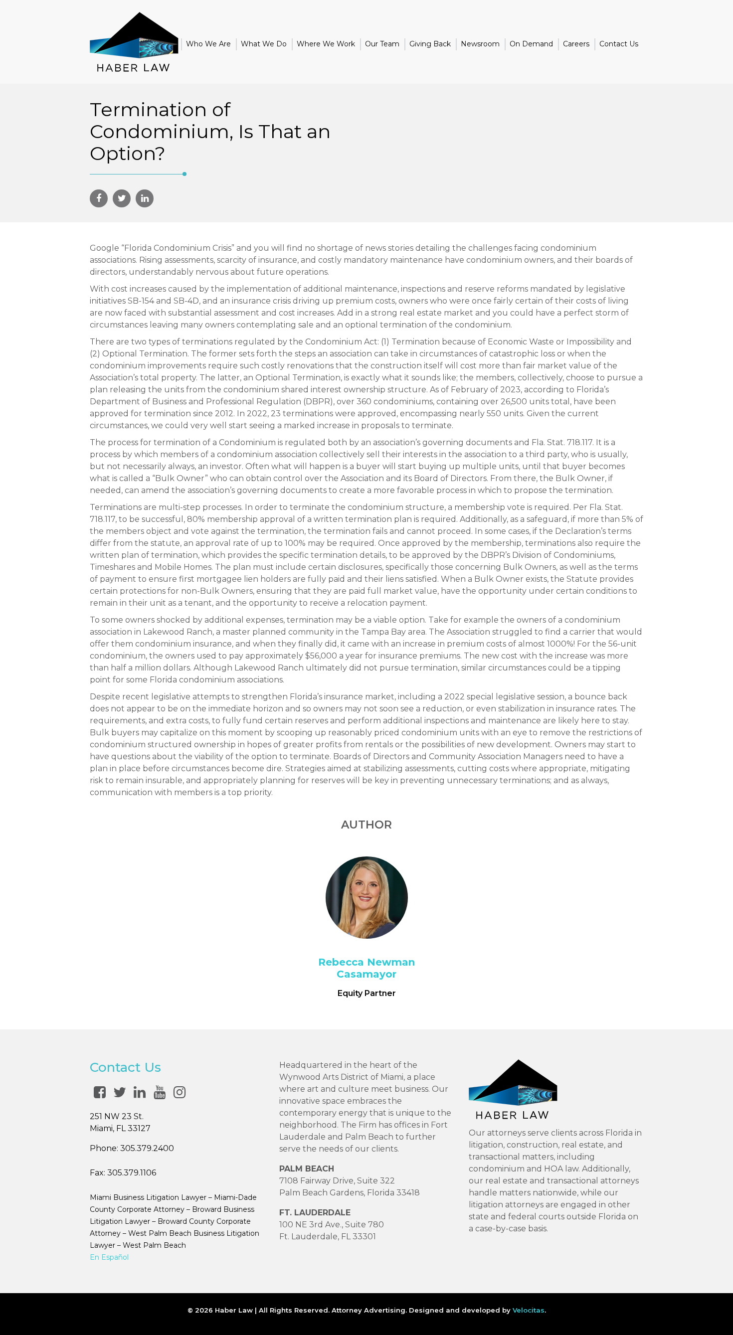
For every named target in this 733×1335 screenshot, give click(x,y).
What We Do (264, 43)
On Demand (531, 43)
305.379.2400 (147, 1148)
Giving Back (430, 43)
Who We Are (208, 43)
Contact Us (618, 43)
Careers (576, 43)
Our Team (382, 43)
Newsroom (480, 43)
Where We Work (326, 43)
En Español (109, 1257)
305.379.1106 (131, 1172)
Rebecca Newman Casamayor (366, 968)
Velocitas (529, 1310)
